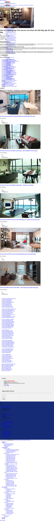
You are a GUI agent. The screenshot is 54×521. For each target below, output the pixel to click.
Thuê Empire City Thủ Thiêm (7, 426)
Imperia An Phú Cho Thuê (11, 476)
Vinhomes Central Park (6, 413)
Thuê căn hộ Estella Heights (7, 330)
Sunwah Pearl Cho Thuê (11, 455)
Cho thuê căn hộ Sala (6, 77)
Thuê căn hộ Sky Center (6, 351)
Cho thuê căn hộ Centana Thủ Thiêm (9, 60)
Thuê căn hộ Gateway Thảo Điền (8, 322)
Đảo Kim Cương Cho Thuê (11, 485)
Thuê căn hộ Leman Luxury (7, 311)
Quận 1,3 (5, 56)
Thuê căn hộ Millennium (6, 354)
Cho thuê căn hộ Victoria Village (8, 84)
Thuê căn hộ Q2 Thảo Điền (7, 323)
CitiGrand (6, 446)
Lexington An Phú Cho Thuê (11, 478)
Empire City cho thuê (10, 483)
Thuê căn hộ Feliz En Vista (7, 337)
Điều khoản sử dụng (26, 440)
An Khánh (6, 502)
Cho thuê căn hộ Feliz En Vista (8, 66)
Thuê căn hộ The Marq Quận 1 (8, 309)
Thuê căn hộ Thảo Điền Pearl (7, 327)
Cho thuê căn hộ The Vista (7, 82)
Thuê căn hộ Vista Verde (6, 336)
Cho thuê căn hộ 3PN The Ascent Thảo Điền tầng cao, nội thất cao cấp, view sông (19, 219)
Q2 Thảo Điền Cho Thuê (11, 469)
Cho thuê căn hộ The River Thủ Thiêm (9, 80)
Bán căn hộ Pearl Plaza (6, 366)
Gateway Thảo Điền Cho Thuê (11, 38)
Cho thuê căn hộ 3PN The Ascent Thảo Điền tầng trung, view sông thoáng (18, 254)
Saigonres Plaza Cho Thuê (10, 32)
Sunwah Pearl (4, 417)
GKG (8, 385)
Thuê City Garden (5, 425)
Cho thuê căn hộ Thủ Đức (12, 5)
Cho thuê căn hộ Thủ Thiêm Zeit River (9, 83)
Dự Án (3, 442)
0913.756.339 (2, 520)
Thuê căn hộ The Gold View (7, 361)
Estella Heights (9, 506)
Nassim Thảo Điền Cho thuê (11, 39)
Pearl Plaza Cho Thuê (10, 459)
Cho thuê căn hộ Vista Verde (7, 85)
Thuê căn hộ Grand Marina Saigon (8, 310)
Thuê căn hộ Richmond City (7, 306)
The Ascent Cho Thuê (10, 35)
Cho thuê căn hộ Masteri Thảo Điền (8, 71)
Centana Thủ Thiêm (10, 512)
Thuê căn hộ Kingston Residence (8, 342)
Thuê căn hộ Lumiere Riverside (8, 321)
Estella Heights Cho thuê (11, 475)
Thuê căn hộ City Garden (6, 300)
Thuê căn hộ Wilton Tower (7, 304)
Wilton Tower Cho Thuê (10, 460)
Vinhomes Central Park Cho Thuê (12, 454)
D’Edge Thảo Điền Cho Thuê (11, 40)
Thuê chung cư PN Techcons (7, 346)
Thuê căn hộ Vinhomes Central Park (9, 298)
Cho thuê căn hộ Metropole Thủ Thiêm (9, 72)
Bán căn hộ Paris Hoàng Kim (7, 364)
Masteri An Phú (9, 505)
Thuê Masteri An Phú (6, 431)
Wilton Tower (8, 497)
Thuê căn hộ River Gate (6, 360)
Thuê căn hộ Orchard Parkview (8, 344)
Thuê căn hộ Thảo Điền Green (8, 326)
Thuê (6, 5)
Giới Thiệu (6, 384)
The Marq (8, 58)
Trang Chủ (4, 441)
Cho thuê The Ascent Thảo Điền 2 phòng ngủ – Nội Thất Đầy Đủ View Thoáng (18, 150)
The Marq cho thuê (9, 452)
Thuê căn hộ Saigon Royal (7, 356)
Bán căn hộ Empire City (6, 367)
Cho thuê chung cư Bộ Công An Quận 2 (9, 86)
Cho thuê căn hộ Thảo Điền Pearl (8, 79)
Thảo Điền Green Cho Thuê (11, 37)
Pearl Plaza (8, 496)
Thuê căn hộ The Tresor (6, 357)
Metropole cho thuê (10, 484)
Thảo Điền (6, 33)
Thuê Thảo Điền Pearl (6, 432)
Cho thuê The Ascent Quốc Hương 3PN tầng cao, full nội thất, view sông (17, 116)
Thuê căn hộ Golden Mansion (7, 341)
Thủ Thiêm (6, 479)
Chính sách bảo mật (18, 440)
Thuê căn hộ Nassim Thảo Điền (8, 324)
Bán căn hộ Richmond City (7, 369)
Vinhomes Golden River (10, 57)
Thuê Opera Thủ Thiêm (6, 422)
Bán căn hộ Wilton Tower (6, 368)
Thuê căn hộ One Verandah (7, 338)
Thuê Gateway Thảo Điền (7, 434)
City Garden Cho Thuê (10, 456)
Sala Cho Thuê (9, 480)
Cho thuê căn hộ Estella (6, 65)
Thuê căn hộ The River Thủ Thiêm (8, 314)
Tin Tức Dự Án (7, 515)
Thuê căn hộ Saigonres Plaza (7, 307)
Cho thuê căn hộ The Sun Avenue (8, 81)
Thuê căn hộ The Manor (6, 303)
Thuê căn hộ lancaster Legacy (7, 312)
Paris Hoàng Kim (7, 445)
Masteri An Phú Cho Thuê (10, 43)
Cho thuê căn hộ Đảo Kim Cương (8, 63)
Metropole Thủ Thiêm (10, 501)
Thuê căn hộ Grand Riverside (7, 358)
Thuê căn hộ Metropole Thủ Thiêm (8, 316)
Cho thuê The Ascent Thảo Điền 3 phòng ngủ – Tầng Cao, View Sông (16, 185)
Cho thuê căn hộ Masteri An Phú (8, 70)
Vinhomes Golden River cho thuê (12, 449)
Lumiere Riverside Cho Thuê (11, 42)
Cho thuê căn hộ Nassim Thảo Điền (9, 73)
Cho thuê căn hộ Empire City (7, 64)
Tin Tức (3, 514)
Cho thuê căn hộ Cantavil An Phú (8, 59)
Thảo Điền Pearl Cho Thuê (10, 36)
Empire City (8, 500)
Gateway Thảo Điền (10, 508)
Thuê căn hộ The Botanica (7, 350)
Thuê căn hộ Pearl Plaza (6, 305)
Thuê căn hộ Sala (5, 329)
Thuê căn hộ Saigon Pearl (7, 301)
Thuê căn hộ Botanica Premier (8, 349)
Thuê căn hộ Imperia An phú (7, 331)
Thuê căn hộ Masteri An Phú (7, 320)
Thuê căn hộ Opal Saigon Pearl (8, 302)
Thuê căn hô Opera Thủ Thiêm (8, 317)
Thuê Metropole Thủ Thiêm (7, 427)
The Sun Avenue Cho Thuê (11, 486)
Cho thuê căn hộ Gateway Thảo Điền (9, 67)
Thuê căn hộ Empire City (6, 313)
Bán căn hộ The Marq (6, 370)
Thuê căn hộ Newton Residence (8, 343)
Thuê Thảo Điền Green (6, 436)
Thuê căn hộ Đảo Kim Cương (7, 335)
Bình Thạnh (6, 453)
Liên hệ (3, 86)
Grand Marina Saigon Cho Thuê (12, 450)
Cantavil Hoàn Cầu (10, 498)
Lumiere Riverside (9, 503)
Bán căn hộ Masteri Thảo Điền (8, 365)
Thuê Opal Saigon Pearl (10, 28)
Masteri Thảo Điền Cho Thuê (11, 34)
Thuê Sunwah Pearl (6, 424)
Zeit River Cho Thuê (10, 482)
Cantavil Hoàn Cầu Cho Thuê (11, 463)
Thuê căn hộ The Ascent (6, 328)
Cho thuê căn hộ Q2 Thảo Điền (8, 76)
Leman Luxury (9, 490)
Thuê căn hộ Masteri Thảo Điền (8, 319)
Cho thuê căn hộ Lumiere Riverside (8, 69)
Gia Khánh (2, 5)
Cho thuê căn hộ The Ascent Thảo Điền (25, 5)
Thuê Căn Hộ (4, 447)
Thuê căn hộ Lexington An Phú (8, 332)
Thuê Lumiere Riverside (6, 433)
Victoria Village (9, 513)
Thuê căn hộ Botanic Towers (7, 345)
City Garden (8, 494)
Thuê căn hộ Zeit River (6, 315)
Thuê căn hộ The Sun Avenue (7, 334)
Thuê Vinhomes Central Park (7, 421)
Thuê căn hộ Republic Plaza (7, 348)
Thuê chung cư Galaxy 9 (6, 362)
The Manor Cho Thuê (10, 461)
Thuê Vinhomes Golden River (7, 423)
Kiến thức (6, 516)
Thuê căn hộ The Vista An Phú (8, 333)
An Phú (5, 472)
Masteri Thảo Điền (9, 504)
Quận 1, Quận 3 (7, 448)
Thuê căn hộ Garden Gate (7, 340)
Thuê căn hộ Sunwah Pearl (7, 299)
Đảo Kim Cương (9, 510)
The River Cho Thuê (10, 481)
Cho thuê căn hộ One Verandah (8, 75)
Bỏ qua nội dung (3, 0)
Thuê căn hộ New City (6, 352)
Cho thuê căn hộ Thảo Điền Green (8, 78)
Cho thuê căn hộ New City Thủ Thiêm (9, 74)
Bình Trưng (6, 509)
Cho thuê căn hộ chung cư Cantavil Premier (10, 61)
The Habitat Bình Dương (9, 443)
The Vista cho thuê (9, 45)
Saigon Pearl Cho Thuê (10, 457)
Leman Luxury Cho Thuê (11, 451)
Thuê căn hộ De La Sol (6, 355)
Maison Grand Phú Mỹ (6, 407)
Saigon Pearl (8, 495)
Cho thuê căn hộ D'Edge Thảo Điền (8, 62)
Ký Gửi (3, 517)
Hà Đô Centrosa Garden (10, 491)
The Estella (8, 507)
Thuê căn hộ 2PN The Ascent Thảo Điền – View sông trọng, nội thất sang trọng (19, 287)
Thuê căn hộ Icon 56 (6, 359)
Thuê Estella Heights (6, 435)
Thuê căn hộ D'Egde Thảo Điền (8, 325)
